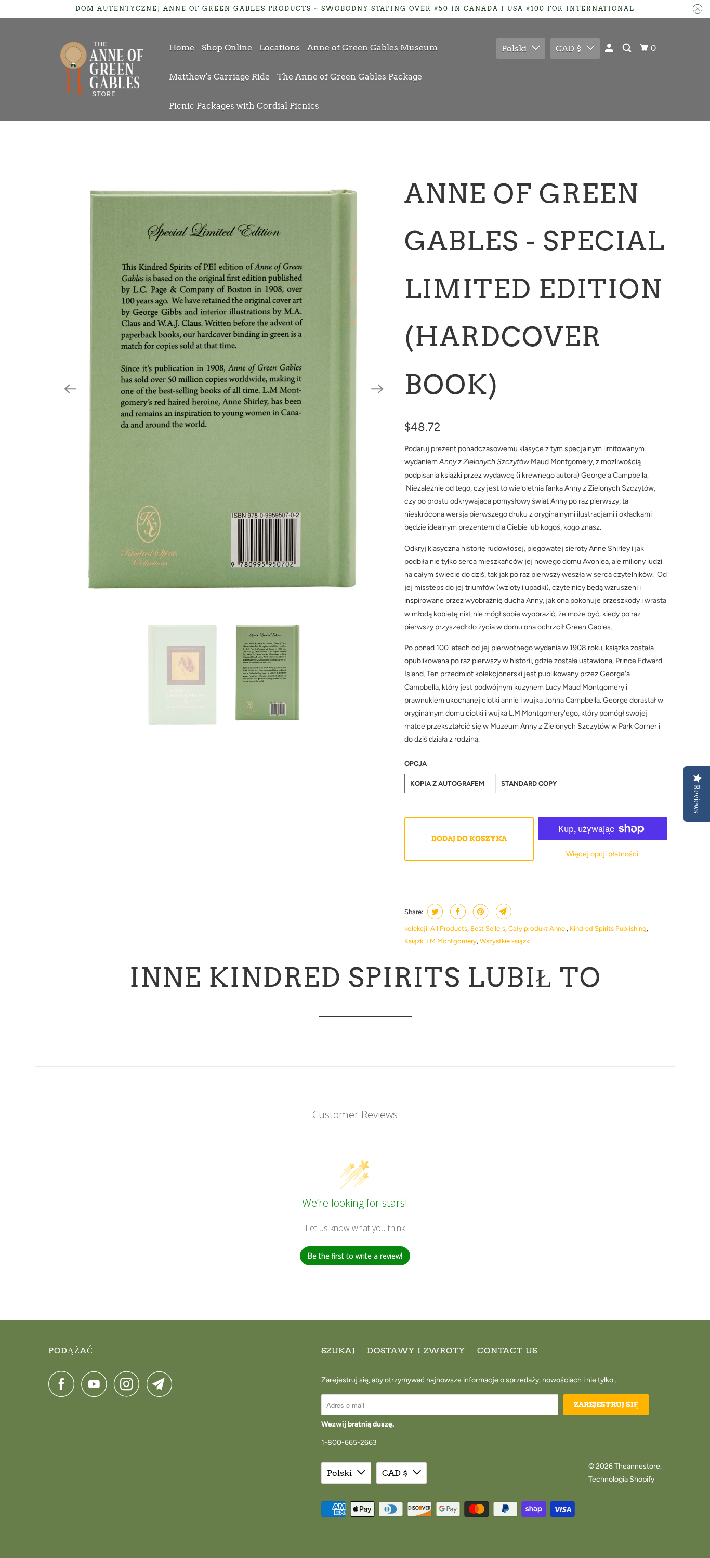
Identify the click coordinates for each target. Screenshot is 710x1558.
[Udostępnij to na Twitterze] (434, 911)
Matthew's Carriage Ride (219, 77)
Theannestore (637, 1466)
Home (181, 47)
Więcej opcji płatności (602, 854)
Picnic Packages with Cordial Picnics (244, 106)
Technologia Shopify (621, 1479)
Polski (514, 49)
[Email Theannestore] (162, 1384)
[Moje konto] (610, 48)
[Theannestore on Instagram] (129, 1384)
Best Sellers (487, 928)
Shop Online (227, 47)
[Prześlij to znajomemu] (502, 911)
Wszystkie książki (505, 941)
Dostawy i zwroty (416, 1350)
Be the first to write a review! (355, 1256)
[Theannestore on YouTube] (96, 1384)
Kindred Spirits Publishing (608, 928)
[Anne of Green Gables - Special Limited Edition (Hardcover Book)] (223, 389)
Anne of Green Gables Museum (372, 47)
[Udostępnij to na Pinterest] (479, 911)
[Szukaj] (628, 48)
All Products (448, 928)
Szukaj (338, 1350)
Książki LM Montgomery (440, 941)
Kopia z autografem (447, 783)
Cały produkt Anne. (537, 928)
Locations (279, 47)
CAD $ (568, 49)
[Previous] (70, 388)
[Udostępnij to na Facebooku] (457, 911)
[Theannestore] (101, 69)
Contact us (507, 1350)
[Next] (377, 388)
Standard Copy (529, 783)
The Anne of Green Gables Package (349, 77)
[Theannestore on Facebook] (64, 1384)
